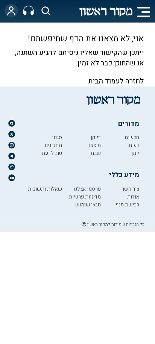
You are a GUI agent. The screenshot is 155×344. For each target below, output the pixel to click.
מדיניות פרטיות (85, 197)
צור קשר (130, 189)
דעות (134, 145)
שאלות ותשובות (45, 189)
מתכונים (53, 145)
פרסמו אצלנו (87, 189)
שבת (96, 153)
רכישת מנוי (127, 205)
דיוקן (96, 137)
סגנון (57, 137)
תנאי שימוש (88, 205)
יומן (135, 153)
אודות (133, 197)
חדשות (132, 137)
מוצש (95, 145)
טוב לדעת (52, 153)
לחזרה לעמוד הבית (116, 81)
